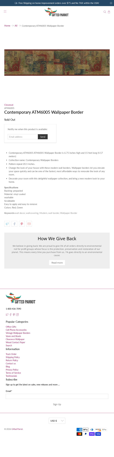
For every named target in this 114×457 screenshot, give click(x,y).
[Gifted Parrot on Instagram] (17, 315)
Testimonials (11, 376)
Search (9, 345)
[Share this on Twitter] (7, 224)
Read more (57, 262)
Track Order (11, 354)
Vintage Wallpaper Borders (18, 333)
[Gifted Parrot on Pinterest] (14, 315)
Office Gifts (11, 326)
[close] (111, 3)
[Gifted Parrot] (57, 12)
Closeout (8, 104)
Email (9, 391)
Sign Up (57, 404)
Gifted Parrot (17, 429)
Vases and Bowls (13, 336)
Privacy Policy (12, 369)
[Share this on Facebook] (14, 224)
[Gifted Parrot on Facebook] (10, 315)
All (16, 26)
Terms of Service (13, 373)
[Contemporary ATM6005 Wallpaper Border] (57, 62)
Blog (8, 366)
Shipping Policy (13, 357)
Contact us (11, 363)
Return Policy (12, 360)
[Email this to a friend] (29, 224)
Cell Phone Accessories (16, 330)
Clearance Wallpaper (15, 339)
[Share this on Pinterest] (22, 224)
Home (7, 26)
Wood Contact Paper (15, 342)
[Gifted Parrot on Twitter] (7, 315)
